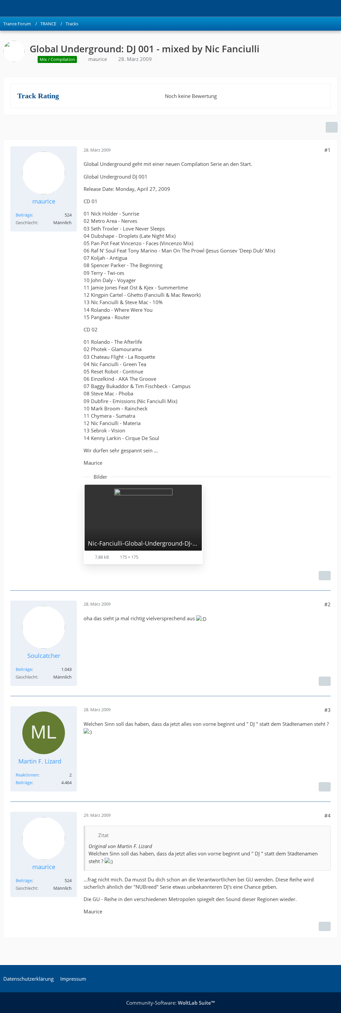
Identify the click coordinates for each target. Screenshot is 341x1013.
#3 (327, 710)
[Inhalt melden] (325, 575)
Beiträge (24, 215)
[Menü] (332, 8)
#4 (327, 815)
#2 (327, 604)
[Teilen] (332, 127)
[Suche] (299, 8)
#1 (327, 150)
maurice (97, 59)
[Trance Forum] (3, 8)
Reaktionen (27, 775)
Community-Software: (170, 1002)
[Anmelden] (315, 8)
